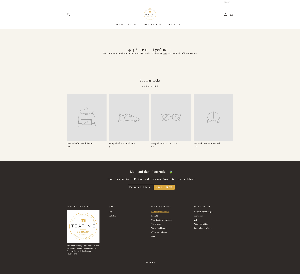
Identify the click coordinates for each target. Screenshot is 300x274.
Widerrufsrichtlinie (201, 224)
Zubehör (131, 25)
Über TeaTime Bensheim (161, 220)
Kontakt (154, 216)
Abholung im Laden (159, 232)
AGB (195, 220)
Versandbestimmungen (203, 212)
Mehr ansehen (150, 86)
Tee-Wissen (156, 224)
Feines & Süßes (151, 25)
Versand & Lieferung (159, 228)
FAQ (153, 236)
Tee (118, 25)
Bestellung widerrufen (160, 212)
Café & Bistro (173, 25)
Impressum (198, 216)
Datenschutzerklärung (203, 228)
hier (165, 53)
